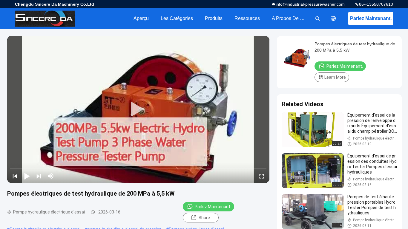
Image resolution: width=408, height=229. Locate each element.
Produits (214, 18)
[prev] (15, 175)
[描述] (333, 18)
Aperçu (141, 18)
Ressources (247, 18)
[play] (138, 109)
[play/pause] (27, 175)
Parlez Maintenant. (371, 18)
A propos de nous (291, 18)
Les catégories (177, 18)
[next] (39, 175)
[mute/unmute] (51, 175)
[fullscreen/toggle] (262, 175)
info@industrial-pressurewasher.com (310, 4)
